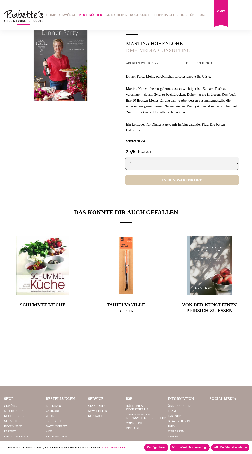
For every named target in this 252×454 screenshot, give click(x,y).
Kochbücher (14, 416)
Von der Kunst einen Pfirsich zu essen (209, 307)
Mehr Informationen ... (115, 447)
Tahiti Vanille (126, 304)
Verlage (133, 428)
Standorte (96, 405)
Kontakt (95, 416)
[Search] (235, 15)
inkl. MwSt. (146, 152)
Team (172, 411)
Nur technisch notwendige (189, 447)
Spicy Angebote (16, 436)
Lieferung (54, 405)
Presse (173, 436)
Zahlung (53, 411)
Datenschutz (56, 426)
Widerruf (53, 416)
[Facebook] (214, 408)
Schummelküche (43, 304)
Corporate (134, 423)
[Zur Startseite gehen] (21, 18)
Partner (174, 416)
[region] (60, 61)
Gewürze (11, 405)
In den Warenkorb (182, 180)
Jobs (171, 426)
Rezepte (10, 431)
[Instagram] (224, 408)
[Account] (245, 15)
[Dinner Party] (60, 61)
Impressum (176, 431)
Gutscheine (13, 421)
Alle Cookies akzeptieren (230, 447)
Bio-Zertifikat (179, 421)
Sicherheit (54, 421)
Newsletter (97, 411)
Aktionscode (56, 436)
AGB (49, 431)
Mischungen (14, 411)
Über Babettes (179, 405)
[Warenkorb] (221, 14)
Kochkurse (13, 426)
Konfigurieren (156, 447)
